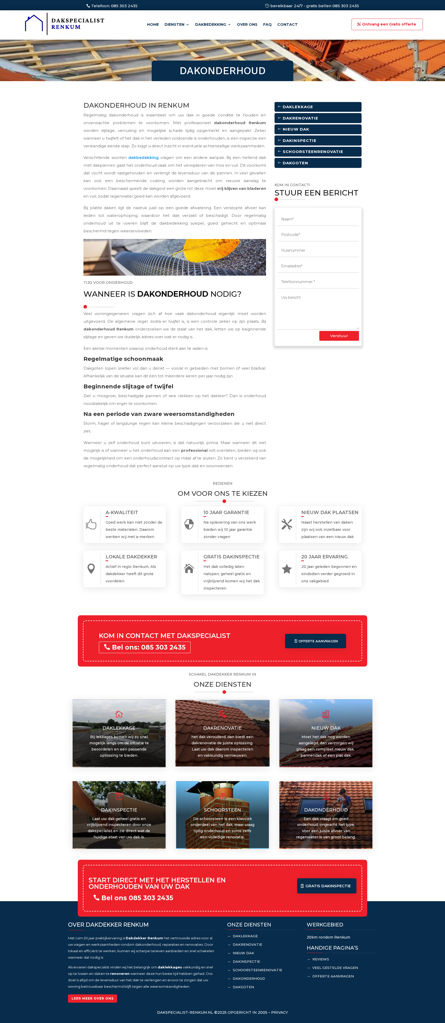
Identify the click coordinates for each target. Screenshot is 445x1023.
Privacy (279, 1012)
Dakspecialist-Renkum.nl (185, 1012)
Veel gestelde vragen (335, 968)
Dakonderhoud (249, 978)
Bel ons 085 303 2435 (137, 898)
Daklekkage (298, 106)
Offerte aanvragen (318, 641)
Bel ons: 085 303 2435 (149, 647)
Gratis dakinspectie (328, 885)
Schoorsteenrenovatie (313, 151)
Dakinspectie (299, 140)
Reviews (320, 959)
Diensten (174, 25)
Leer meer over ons (93, 998)
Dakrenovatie (300, 118)
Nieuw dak (296, 129)
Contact (287, 25)
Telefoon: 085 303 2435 (114, 5)
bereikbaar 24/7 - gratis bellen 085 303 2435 (314, 5)
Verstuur (339, 335)
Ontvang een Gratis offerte (389, 24)
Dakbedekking (210, 25)
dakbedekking (143, 157)
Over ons (247, 25)
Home (153, 25)
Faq (267, 25)
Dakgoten (295, 162)
